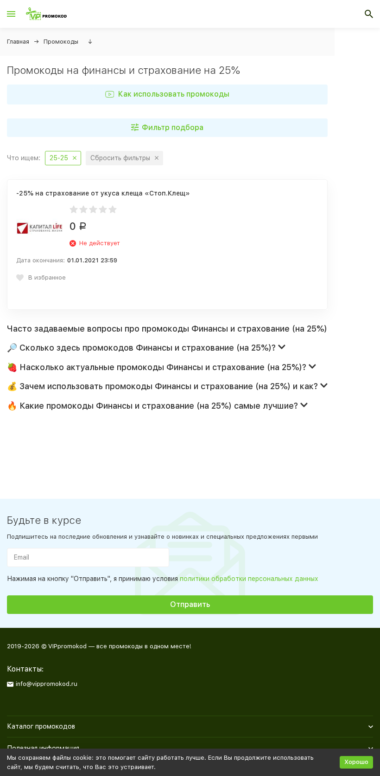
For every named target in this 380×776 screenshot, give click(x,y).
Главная (18, 41)
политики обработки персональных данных (249, 578)
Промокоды (61, 41)
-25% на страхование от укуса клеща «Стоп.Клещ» (103, 193)
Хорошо (356, 761)
